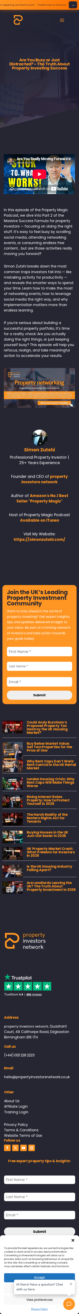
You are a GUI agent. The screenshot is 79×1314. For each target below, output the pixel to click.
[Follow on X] (15, 1148)
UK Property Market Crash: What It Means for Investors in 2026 (51, 852)
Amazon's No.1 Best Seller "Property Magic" (42, 498)
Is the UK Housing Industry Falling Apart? (49, 868)
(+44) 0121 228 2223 (19, 1055)
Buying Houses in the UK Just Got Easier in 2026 (47, 834)
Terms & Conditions (21, 1130)
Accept (39, 1277)
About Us (11, 1101)
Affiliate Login (16, 1106)
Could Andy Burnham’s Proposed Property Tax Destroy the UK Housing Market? (47, 727)
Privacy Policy (16, 1124)
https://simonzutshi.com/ (39, 539)
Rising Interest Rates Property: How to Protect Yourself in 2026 (48, 800)
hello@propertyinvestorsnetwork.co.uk (37, 1077)
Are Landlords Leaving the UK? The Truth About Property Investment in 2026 (51, 886)
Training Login (16, 1112)
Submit (39, 695)
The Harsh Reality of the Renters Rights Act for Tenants (47, 818)
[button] (73, 1240)
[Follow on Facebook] (7, 1148)
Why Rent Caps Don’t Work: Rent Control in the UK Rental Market (51, 765)
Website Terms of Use (23, 1135)
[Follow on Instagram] (31, 1148)
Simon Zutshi (39, 450)
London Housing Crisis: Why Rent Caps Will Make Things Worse (51, 782)
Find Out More (73, 5)
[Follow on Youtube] (23, 1148)
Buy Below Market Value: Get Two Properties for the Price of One (49, 747)
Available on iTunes (39, 520)
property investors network (44, 479)
